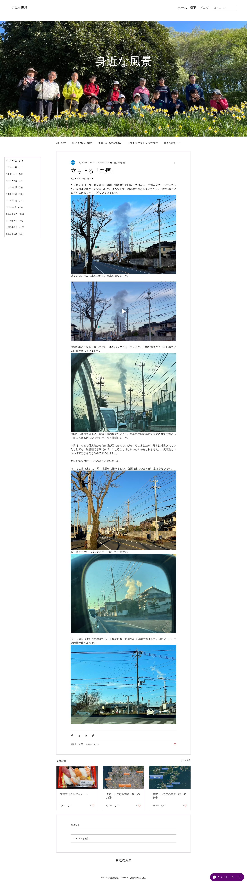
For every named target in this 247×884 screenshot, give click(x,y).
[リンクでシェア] (93, 735)
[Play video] (123, 311)
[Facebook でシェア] (72, 735)
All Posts (61, 143)
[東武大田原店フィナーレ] (77, 777)
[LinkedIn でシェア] (86, 735)
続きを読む (170, 143)
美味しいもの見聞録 (109, 143)
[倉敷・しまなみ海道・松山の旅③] (123, 777)
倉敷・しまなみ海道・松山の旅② (169, 795)
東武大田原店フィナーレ (74, 794)
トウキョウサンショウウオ (142, 143)
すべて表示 (186, 760)
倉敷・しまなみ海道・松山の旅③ (123, 795)
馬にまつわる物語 (82, 143)
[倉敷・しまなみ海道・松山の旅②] (170, 777)
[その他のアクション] (174, 162)
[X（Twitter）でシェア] (79, 735)
